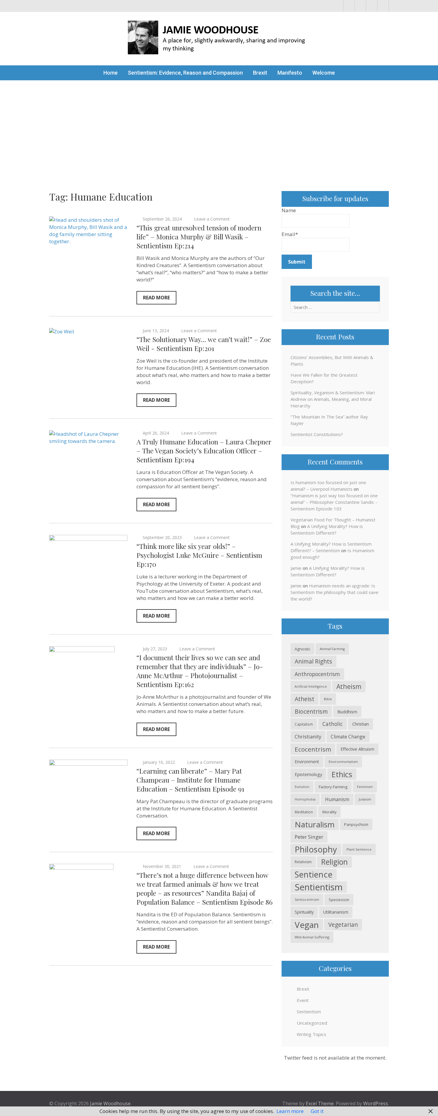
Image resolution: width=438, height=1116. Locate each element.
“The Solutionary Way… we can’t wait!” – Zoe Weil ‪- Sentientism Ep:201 (203, 344)
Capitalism (304, 724)
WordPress (375, 1103)
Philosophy (316, 849)
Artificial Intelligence (311, 686)
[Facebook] (349, 6)
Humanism (337, 799)
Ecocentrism (313, 749)
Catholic (332, 724)
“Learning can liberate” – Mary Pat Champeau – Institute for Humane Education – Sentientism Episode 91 (190, 779)
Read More (156, 297)
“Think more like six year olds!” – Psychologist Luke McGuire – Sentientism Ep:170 (199, 555)
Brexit (260, 73)
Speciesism (339, 899)
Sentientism (319, 887)
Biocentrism (311, 711)
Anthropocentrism (317, 674)
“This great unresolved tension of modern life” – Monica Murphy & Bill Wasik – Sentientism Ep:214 (198, 236)
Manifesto (289, 73)
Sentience (314, 874)
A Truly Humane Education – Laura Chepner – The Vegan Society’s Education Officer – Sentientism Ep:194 (203, 450)
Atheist (304, 699)
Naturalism (315, 824)
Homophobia (305, 799)
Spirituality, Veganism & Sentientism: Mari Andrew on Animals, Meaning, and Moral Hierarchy (333, 399)
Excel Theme (320, 1103)
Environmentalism (343, 761)
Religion (334, 862)
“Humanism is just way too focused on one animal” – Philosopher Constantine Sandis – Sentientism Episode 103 (334, 502)
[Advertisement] (219, 125)
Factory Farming (333, 786)
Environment (307, 761)
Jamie (296, 568)
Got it (317, 1111)
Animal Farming (332, 648)
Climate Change (348, 736)
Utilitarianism (335, 912)
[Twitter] (360, 6)
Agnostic (302, 649)
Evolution (302, 787)
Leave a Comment (212, 219)
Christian (360, 724)
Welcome (323, 73)
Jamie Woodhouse (110, 1103)
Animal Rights (313, 661)
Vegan (307, 924)
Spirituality (304, 912)
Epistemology (308, 774)
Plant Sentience (359, 849)
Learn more (290, 1111)
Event (303, 1000)
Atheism (348, 686)
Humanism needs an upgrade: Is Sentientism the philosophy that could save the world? (334, 592)
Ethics (342, 774)
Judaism (365, 799)
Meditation (304, 811)
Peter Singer (309, 836)
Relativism (303, 861)
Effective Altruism (357, 749)
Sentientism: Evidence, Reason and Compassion (185, 73)
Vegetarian (343, 924)
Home (110, 73)
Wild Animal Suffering (312, 937)
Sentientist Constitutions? (317, 434)
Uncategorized (312, 1023)
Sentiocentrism (307, 899)
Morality (329, 812)
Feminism (365, 786)
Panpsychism (356, 824)
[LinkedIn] (371, 6)
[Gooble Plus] (383, 6)
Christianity (308, 736)
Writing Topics (311, 1034)
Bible (328, 699)
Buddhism (347, 712)
